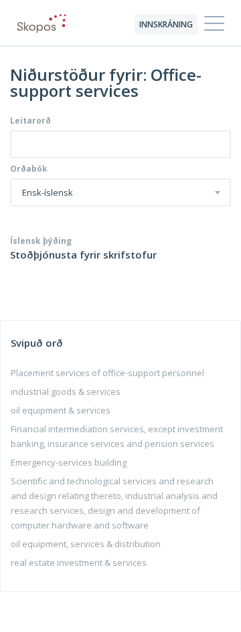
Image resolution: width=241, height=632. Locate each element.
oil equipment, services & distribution (86, 544)
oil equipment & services (60, 410)
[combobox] (120, 192)
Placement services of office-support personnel (107, 373)
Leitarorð (30, 121)
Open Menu (214, 24)
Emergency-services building (69, 462)
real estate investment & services (79, 563)
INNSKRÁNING (166, 24)
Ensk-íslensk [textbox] (47, 193)
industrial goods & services (65, 391)
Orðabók (29, 169)
